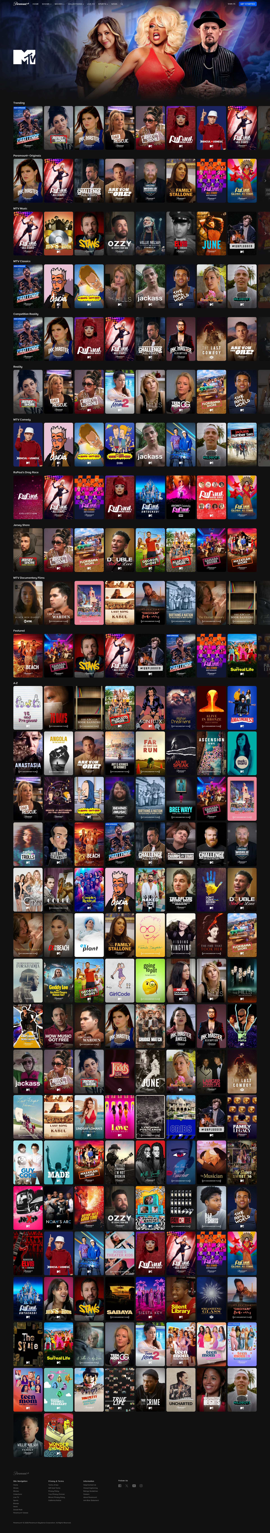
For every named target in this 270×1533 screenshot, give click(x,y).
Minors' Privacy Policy (56, 1497)
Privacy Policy (53, 1491)
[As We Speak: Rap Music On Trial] (181, 753)
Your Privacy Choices (56, 1494)
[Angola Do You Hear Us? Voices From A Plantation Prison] (58, 753)
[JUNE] (150, 1071)
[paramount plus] (21, 4)
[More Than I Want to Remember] (181, 1162)
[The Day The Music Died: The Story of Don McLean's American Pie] (181, 890)
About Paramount (90, 1497)
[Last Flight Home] (28, 1117)
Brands (16, 1503)
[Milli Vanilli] (150, 1162)
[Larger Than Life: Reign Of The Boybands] (211, 1071)
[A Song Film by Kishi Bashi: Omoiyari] (242, 1299)
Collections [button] (75, 4)
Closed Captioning (90, 1488)
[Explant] (89, 935)
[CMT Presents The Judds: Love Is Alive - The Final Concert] (119, 1071)
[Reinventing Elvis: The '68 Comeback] (28, 1253)
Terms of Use (53, 1485)
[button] (28, 128)
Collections (17, 1494)
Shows (15, 1488)
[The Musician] (211, 1162)
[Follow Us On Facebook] (119, 1485)
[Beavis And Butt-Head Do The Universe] (58, 799)
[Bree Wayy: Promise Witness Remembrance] (181, 799)
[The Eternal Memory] (28, 935)
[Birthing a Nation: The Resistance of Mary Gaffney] (150, 799)
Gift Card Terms (54, 1488)
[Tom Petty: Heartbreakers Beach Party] (89, 1390)
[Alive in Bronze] (211, 708)
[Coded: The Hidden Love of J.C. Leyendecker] (58, 890)
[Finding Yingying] (181, 935)
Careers (86, 1494)
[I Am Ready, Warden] (89, 1026)
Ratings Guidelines (90, 1491)
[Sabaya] (119, 1299)
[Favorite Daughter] (150, 935)
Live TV (91, 4)
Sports (15, 1500)
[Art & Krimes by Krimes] (119, 753)
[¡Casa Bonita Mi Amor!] (242, 799)
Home (36, 4)
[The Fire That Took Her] (211, 935)
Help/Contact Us (89, 1485)
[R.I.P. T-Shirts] (211, 1208)
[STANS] (89, 1299)
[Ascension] (211, 753)
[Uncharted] (181, 1390)
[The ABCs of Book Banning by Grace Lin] (89, 708)
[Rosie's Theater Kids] (119, 1253)
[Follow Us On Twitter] (127, 1485)
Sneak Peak (17, 1510)
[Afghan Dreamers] (181, 708)
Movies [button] (59, 4)
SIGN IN (231, 4)
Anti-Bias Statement (91, 1500)
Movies (16, 1491)
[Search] (122, 4)
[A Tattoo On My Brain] (89, 1344)
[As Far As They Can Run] (150, 753)
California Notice (54, 1500)
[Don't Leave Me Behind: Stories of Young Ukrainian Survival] (211, 890)
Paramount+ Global (20, 1513)
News (114, 4)
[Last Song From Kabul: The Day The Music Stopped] (58, 1117)
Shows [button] (46, 4)
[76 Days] (58, 708)
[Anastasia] (28, 753)
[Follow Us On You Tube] (134, 1485)
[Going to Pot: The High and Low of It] (150, 980)
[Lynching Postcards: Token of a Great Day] (150, 1117)
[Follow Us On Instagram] (141, 1485)
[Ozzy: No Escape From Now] (119, 1208)
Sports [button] (102, 4)
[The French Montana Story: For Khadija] (28, 980)
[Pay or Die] (181, 1208)
